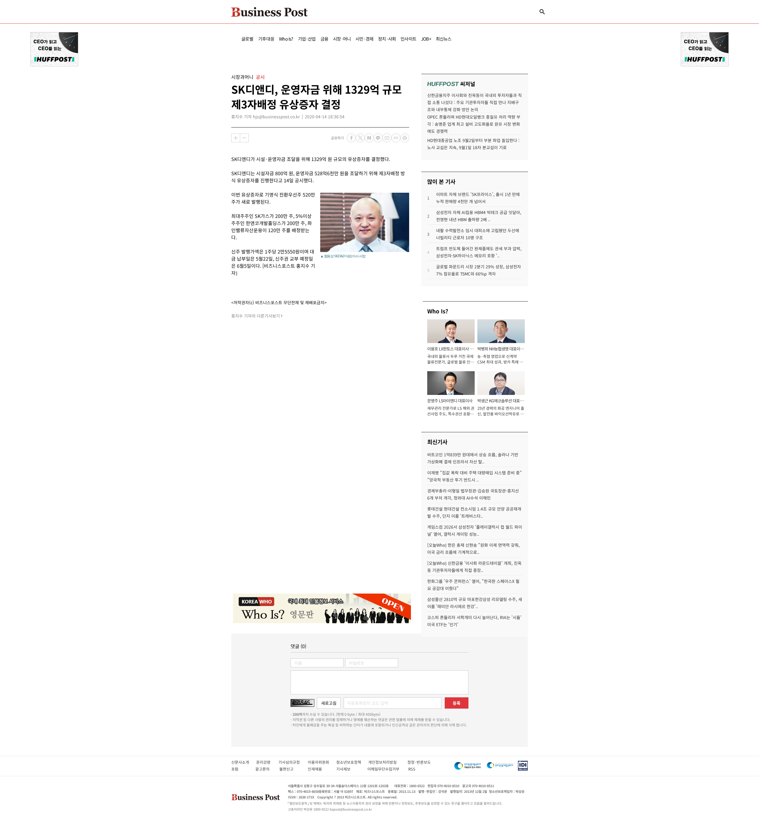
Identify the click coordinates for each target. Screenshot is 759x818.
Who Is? (286, 39)
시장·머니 (342, 39)
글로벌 (247, 39)
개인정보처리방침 (387, 762)
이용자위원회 (322, 762)
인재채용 (319, 769)
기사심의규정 (293, 762)
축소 (244, 137)
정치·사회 (387, 39)
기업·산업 (307, 39)
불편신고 (290, 769)
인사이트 (408, 39)
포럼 (240, 769)
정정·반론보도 (419, 762)
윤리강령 (267, 762)
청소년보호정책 (352, 762)
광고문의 (264, 769)
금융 (324, 39)
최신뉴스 (444, 39)
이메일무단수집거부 (384, 769)
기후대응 (266, 39)
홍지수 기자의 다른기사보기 (255, 316)
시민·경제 (364, 39)
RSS (411, 769)
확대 (235, 137)
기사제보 (348, 769)
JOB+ (426, 39)
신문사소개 (243, 762)
